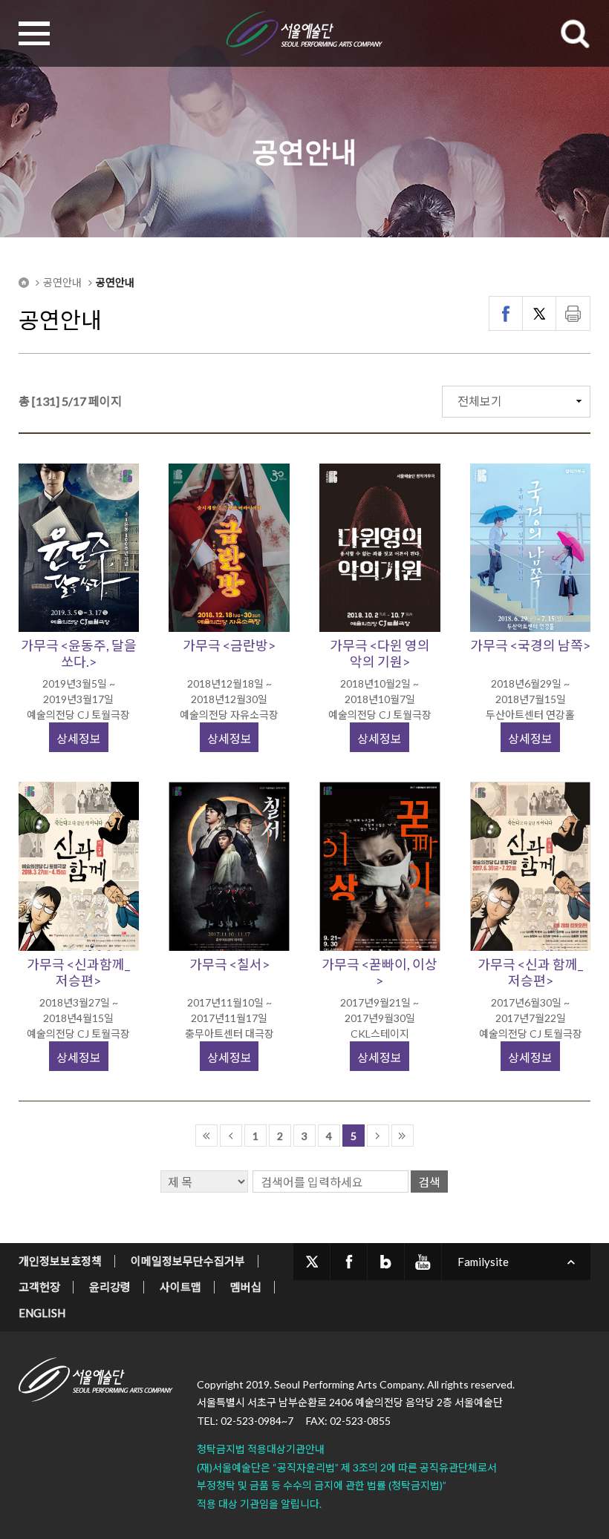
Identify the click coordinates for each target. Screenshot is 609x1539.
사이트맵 (180, 1287)
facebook (348, 1261)
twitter (311, 1261)
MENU (34, 33)
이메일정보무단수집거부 (188, 1261)
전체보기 (479, 401)
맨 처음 (206, 1135)
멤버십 (245, 1287)
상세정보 (78, 738)
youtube (423, 1261)
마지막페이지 (402, 1135)
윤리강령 (110, 1287)
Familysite (483, 1261)
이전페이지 (231, 1135)
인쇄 (573, 313)
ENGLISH (42, 1312)
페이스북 (506, 313)
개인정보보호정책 (60, 1261)
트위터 (539, 313)
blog (386, 1261)
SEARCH (574, 33)
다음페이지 (378, 1135)
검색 (429, 1182)
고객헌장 (39, 1287)
